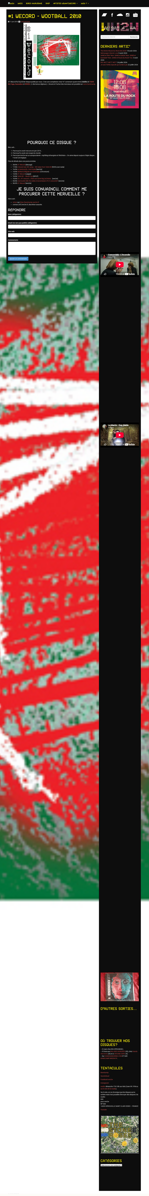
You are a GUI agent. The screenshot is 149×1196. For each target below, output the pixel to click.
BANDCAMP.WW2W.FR (109, 1058)
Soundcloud (105, 1076)
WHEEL (27, 84)
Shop (48, 3)
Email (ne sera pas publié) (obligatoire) (22, 223)
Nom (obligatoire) (14, 214)
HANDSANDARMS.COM (113, 1056)
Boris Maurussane (34, 3)
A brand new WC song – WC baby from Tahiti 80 (34, 167)
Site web (11, 231)
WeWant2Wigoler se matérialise (28, 172)
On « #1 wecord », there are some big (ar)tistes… (34, 179)
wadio (103, 1086)
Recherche (134, 37)
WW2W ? (84, 3)
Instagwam (105, 1083)
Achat (15, 202)
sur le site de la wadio (108, 1089)
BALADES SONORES (117, 1051)
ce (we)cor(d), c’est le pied (26, 169)
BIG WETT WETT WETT (109, 62)
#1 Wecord (21, 165)
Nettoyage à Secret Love (109, 53)
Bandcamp (104, 1072)
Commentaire (13, 240)
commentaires (24, 21)
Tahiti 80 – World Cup (25, 176)
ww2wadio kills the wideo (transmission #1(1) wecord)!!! (37, 181)
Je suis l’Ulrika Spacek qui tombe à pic (114, 65)
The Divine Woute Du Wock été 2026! (114, 51)
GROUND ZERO (119, 1054)
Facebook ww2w (107, 1079)
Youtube (104, 1110)
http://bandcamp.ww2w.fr (29, 202)
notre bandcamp (89, 84)
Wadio (20, 3)
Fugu (12, 84)
